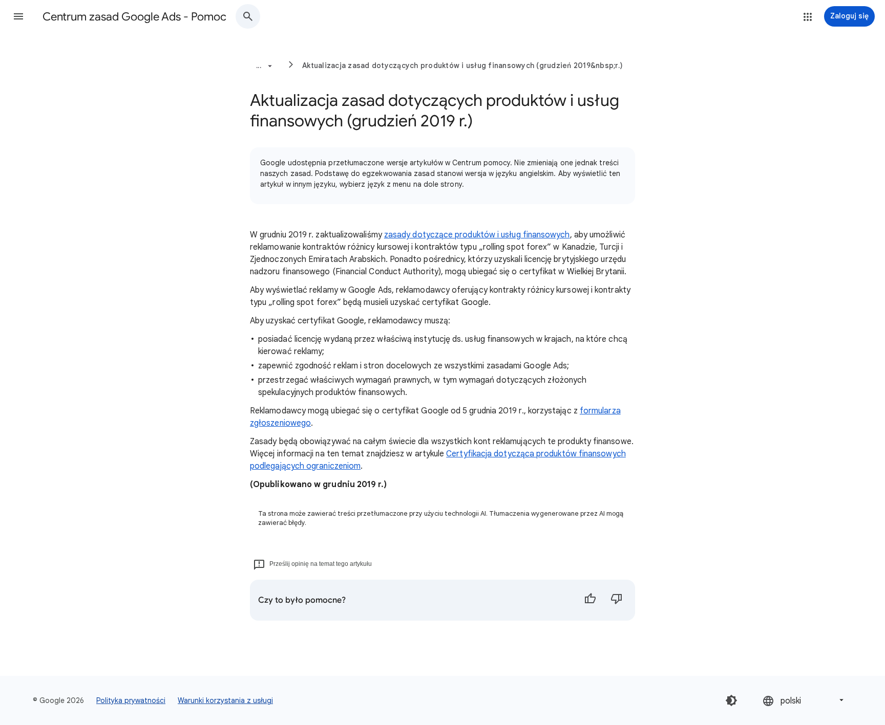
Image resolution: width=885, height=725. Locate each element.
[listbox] (804, 700)
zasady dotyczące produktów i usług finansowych (477, 235)
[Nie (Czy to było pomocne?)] (616, 600)
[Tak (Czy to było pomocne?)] (590, 600)
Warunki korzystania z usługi (225, 700)
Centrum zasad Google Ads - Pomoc (134, 17)
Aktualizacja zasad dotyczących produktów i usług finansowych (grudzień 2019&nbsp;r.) (462, 65)
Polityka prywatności (130, 700)
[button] (18, 16)
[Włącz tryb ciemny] (731, 700)
